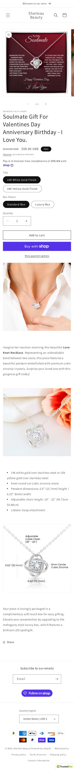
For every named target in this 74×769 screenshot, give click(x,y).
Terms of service (38, 754)
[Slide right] (45, 104)
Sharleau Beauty (21, 748)
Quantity (8, 213)
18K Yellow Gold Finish (22, 189)
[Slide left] (28, 104)
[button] (8, 15)
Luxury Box (42, 204)
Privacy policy (18, 754)
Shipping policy (58, 754)
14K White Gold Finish (22, 180)
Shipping (7, 154)
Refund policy (62, 748)
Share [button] (10, 642)
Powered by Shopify (41, 748)
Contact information (39, 760)
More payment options (37, 255)
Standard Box (16, 204)
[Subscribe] (56, 679)
